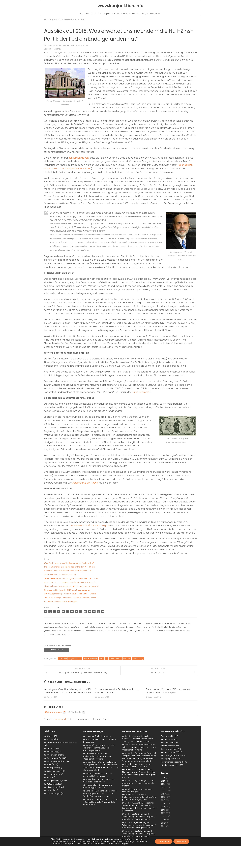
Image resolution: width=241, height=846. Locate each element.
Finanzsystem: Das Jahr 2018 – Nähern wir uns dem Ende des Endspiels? (168, 691)
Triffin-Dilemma (140, 392)
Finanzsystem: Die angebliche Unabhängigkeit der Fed (97, 786)
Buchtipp (51, 739)
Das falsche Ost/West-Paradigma (90, 525)
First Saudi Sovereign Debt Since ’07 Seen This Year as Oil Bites (70, 598)
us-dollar (126, 658)
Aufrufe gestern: (168, 745)
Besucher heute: (168, 742)
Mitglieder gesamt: (169, 765)
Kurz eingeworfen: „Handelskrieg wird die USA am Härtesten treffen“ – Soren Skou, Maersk (67, 691)
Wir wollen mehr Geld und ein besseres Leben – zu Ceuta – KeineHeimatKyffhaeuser (136, 767)
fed (65, 658)
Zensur (50, 790)
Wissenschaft (53, 787)
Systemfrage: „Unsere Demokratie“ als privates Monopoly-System (138, 783)
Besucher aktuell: (169, 736)
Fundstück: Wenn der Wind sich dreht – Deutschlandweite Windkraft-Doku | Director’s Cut (100, 802)
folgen (71, 658)
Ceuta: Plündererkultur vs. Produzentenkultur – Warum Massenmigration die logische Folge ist (139, 773)
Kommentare (56, 712)
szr (106, 658)
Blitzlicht (50, 736)
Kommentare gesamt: (171, 762)
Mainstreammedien (55, 761)
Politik (48, 19)
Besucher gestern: (169, 749)
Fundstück (51, 748)
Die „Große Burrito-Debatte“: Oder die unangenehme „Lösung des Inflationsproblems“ (99, 748)
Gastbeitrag (52, 751)
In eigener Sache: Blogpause (98, 736)
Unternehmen (53, 774)
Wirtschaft (79, 19)
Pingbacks (77, 712)
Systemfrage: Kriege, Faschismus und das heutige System (99, 780)
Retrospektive (53, 768)
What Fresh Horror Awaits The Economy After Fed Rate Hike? (69, 563)
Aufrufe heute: (167, 739)
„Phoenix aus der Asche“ (85, 482)
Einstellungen (129, 841)
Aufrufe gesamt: (168, 752)
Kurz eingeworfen (54, 758)
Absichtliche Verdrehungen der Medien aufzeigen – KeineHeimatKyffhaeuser (137, 792)
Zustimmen (164, 841)
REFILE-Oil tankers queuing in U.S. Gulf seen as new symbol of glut (71, 582)
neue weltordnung (90, 658)
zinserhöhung (138, 658)
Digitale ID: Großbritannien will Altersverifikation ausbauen (97, 774)
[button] (45, 611)
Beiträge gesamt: (169, 758)
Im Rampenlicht (54, 755)
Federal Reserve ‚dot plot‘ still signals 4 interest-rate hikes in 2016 (71, 578)
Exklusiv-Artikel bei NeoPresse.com (62, 742)
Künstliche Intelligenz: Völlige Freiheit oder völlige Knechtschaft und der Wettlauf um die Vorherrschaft (100, 793)
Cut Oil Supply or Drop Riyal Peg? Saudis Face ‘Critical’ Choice (70, 594)
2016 (60, 658)
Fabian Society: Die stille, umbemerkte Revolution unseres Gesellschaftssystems (97, 756)
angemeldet (61, 719)
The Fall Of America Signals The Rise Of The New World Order (69, 567)
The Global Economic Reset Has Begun (60, 601)
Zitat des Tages (54, 793)
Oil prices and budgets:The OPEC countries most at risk (67, 590)
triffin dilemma (115, 658)
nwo (101, 658)
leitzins (78, 658)
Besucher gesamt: (169, 755)
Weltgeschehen (62, 19)
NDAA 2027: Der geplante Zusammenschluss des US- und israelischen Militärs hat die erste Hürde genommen (139, 807)
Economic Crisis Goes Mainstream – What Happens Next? (68, 571)
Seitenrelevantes (54, 771)
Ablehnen (181, 841)
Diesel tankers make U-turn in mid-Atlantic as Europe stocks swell (71, 586)
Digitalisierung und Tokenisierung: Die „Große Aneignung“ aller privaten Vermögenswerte (139, 816)
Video (49, 777)
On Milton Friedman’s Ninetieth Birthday (60, 574)
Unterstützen (56, 650)
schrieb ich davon (79, 157)
